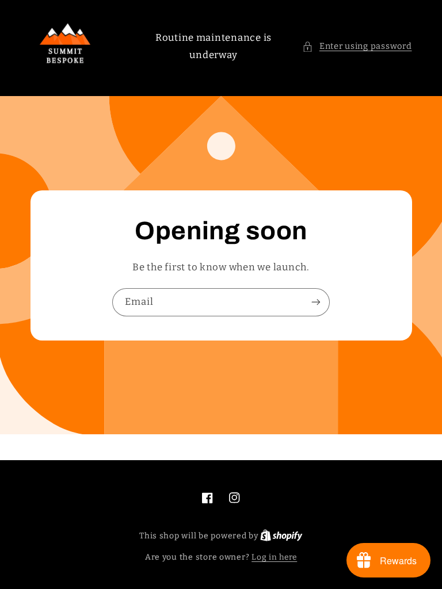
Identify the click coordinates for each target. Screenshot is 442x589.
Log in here (274, 557)
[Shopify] (281, 536)
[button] (356, 46)
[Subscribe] (316, 302)
